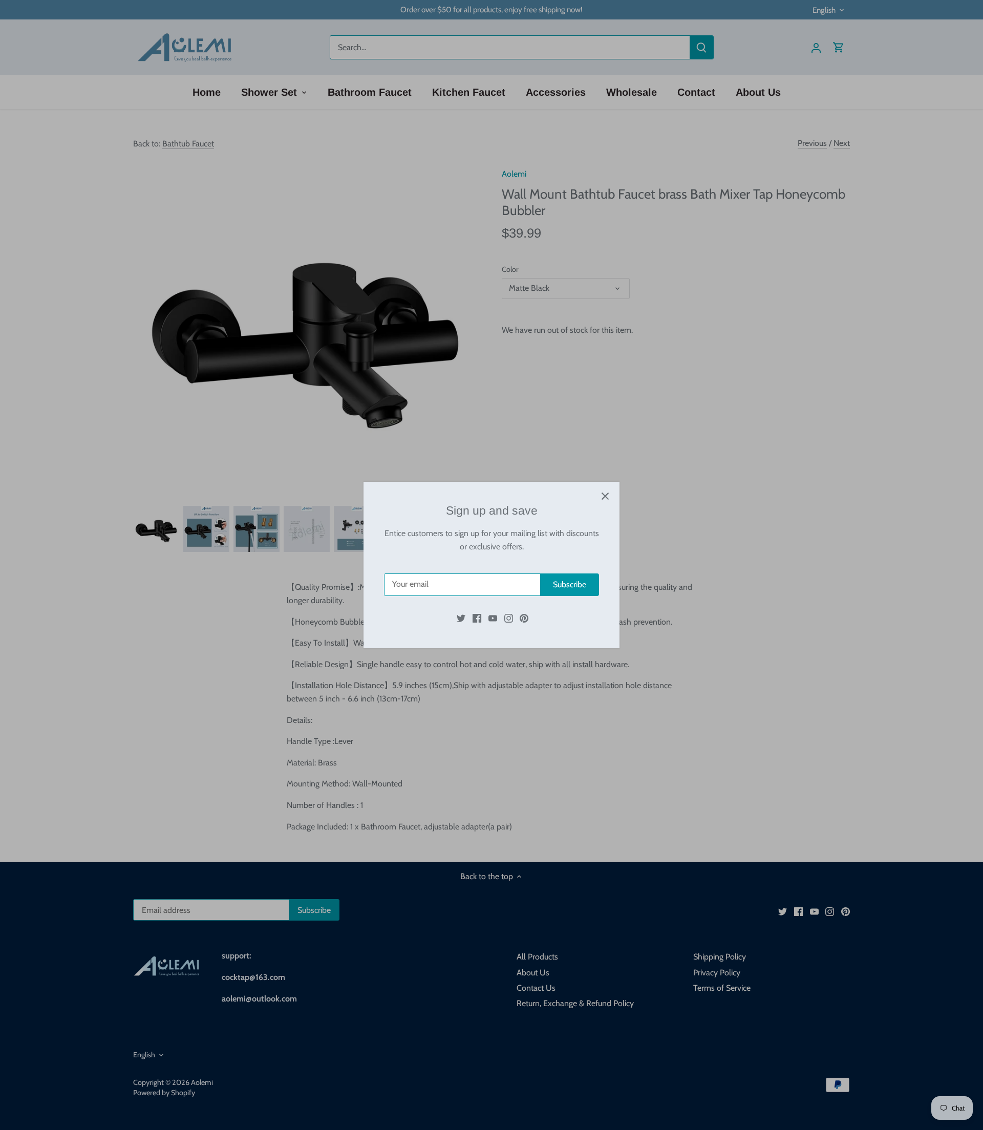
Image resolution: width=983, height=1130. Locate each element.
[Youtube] (492, 618)
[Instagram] (508, 618)
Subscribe (569, 584)
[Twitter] (461, 618)
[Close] (605, 496)
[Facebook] (477, 618)
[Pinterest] (524, 618)
